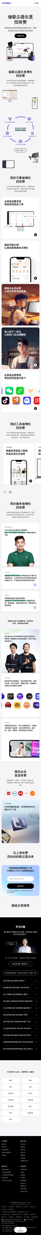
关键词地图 (34, 1217)
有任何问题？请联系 (19, 964)
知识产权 (25, 1206)
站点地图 (26, 1217)
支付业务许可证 (6, 1214)
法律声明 (11, 1206)
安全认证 (4, 1209)
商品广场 (4, 1217)
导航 (37, 3)
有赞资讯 (11, 1217)
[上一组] (5, 492)
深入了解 (19, 150)
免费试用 (20, 36)
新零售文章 (19, 1217)
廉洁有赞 (11, 1209)
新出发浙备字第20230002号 (9, 1225)
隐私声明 (18, 1206)
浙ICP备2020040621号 (8, 1223)
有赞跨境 (32, 1214)
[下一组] (10, 492)
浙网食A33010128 (31, 1227)
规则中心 (32, 1206)
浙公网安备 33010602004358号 (13, 1219)
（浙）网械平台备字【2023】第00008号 (13, 1227)
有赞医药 (25, 1214)
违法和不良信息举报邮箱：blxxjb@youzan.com (15, 1212)
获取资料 (20, 886)
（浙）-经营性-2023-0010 (9, 1229)
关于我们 (4, 1206)
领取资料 (20, 1231)
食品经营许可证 (16, 1214)
